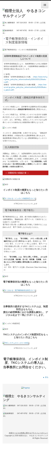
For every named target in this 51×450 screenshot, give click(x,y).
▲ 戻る (45, 377)
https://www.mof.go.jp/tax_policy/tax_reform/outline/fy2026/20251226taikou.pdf (25, 79)
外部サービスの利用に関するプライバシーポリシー (28, 433)
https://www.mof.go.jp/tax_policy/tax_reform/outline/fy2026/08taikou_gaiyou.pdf (25, 87)
